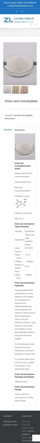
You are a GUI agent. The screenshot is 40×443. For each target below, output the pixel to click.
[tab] (7, 130)
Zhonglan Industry (10, 425)
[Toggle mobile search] (31, 24)
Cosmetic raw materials (23, 115)
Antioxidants (10, 119)
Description (7, 130)
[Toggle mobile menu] (35, 24)
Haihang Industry (10, 421)
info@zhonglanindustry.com (21, 6)
